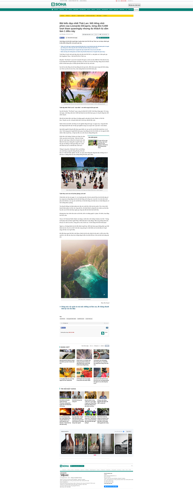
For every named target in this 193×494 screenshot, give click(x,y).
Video (123, 469)
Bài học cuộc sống (90, 15)
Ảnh (127, 469)
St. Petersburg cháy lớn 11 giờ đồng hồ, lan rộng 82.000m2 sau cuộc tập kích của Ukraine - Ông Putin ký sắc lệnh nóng (65, 420)
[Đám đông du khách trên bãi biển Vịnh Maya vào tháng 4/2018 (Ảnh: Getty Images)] (84, 173)
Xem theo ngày (85, 345)
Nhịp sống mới (105, 9)
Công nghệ (130, 9)
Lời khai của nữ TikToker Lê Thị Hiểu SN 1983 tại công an (67, 449)
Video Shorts (64, 431)
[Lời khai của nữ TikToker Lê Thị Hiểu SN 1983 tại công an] (67, 444)
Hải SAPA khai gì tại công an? (77, 400)
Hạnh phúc (62, 9)
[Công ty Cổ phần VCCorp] (78, 474)
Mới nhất (56, 9)
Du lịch (62, 15)
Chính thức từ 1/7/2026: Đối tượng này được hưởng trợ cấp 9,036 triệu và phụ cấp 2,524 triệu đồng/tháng (84, 363)
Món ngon (99, 15)
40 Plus (88, 9)
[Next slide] (130, 444)
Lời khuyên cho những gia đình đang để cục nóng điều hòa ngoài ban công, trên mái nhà (101, 363)
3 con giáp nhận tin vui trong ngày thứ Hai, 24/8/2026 (67, 379)
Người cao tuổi (81, 15)
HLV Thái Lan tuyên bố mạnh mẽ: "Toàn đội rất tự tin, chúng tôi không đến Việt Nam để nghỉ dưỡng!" (90, 420)
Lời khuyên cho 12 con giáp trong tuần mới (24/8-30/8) (83, 379)
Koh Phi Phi (62, 318)
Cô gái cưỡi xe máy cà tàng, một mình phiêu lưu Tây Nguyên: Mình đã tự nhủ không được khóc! (103, 144)
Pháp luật (116, 9)
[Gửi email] (97, 37)
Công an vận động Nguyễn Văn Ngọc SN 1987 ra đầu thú (102, 401)
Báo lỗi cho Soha (105, 37)
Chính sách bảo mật (108, 483)
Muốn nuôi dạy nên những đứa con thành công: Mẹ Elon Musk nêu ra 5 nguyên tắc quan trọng (83, 51)
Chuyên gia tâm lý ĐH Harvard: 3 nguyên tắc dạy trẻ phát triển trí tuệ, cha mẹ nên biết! (81, 49)
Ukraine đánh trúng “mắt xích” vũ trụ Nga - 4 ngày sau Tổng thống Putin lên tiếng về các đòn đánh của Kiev (90, 403)
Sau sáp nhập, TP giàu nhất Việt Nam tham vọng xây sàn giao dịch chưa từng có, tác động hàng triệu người (78, 420)
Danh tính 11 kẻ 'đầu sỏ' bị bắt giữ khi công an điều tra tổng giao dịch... (80, 449)
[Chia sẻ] (62, 37)
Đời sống (136, 9)
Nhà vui (67, 15)
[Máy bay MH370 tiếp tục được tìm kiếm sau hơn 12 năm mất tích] (67, 354)
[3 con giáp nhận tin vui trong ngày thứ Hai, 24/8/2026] (67, 372)
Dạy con (73, 15)
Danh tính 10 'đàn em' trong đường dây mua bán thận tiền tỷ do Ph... (107, 449)
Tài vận (105, 15)
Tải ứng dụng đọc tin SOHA (77, 466)
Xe (126, 9)
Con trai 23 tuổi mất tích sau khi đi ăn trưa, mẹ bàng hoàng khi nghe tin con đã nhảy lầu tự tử (101, 381)
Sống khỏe (122, 9)
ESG (66, 9)
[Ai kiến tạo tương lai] (134, 5)
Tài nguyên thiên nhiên (71, 318)
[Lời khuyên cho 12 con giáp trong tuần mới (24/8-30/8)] (84, 372)
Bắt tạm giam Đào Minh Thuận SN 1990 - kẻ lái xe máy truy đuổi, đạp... (94, 449)
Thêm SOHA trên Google (72, 37)
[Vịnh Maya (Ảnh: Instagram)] (84, 269)
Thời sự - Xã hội (70, 469)
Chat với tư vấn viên (111, 486)
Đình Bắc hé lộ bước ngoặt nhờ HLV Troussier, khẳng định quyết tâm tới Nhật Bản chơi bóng (65, 403)
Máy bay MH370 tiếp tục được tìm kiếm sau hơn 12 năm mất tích (67, 362)
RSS (130, 469)
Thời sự (70, 9)
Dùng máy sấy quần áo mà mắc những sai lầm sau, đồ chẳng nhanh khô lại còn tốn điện (85, 308)
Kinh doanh (75, 9)
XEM (107, 345)
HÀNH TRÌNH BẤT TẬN (73, 0)
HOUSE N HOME (64, 0)
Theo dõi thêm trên (118, 431)
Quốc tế (93, 9)
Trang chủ (64, 469)
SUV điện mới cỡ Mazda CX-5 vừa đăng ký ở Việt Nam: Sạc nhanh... (121, 449)
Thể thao (98, 9)
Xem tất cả (129, 431)
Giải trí (110, 9)
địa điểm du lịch (81, 318)
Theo (84, 323)
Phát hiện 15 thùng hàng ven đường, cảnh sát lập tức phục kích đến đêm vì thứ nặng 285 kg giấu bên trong (103, 420)
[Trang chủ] (58, 5)
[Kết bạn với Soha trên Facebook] (102, 333)
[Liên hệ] (107, 327)
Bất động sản (83, 9)
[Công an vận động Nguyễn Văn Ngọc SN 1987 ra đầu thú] (103, 395)
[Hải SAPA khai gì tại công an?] (78, 395)
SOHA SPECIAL (84, 0)
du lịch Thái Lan (89, 318)
